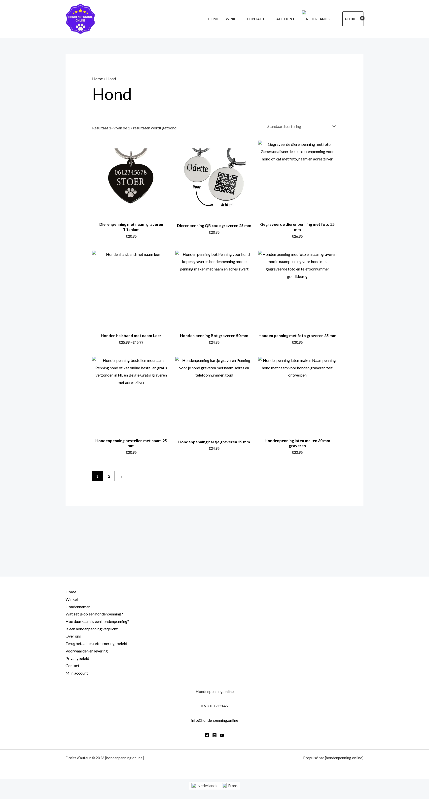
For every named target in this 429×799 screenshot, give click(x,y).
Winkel (233, 19)
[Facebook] (207, 735)
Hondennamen (78, 606)
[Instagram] (214, 735)
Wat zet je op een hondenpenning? (94, 613)
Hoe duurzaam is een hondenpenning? (97, 621)
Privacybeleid (77, 658)
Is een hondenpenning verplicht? (92, 628)
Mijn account (77, 673)
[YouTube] (222, 735)
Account (285, 19)
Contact (256, 19)
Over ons (73, 636)
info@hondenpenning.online (214, 720)
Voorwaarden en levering (87, 650)
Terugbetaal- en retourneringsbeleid (96, 643)
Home (213, 19)
